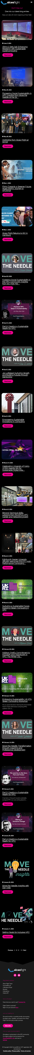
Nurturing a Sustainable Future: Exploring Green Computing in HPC (15, 608)
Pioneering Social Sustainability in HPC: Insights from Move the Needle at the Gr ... (17, 95)
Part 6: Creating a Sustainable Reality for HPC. (15, 327)
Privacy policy (16, 1051)
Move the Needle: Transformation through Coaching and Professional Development (16, 748)
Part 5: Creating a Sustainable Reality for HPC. (15, 793)
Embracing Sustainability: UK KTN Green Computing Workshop (17, 700)
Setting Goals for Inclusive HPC (16, 932)
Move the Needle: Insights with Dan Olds (15, 886)
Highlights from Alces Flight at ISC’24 (15, 141)
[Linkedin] (15, 975)
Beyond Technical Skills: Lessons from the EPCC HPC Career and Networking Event (15, 515)
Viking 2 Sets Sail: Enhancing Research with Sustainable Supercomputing (15, 49)
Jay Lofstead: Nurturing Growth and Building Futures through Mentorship (15, 375)
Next (24, 950)
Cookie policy (7, 1051)
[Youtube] (19, 975)
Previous (10, 950)
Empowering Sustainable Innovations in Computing (13, 420)
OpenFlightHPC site (9, 1038)
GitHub (5, 1040)
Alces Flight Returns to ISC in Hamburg (15, 234)
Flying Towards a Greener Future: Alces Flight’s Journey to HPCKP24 (16, 188)
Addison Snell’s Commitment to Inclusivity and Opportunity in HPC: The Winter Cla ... (16, 654)
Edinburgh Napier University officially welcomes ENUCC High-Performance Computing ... (16, 561)
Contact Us (22, 1002)
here (17, 1007)
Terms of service (26, 1051)
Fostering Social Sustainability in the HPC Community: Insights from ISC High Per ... (16, 282)
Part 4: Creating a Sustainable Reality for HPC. (15, 840)
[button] (31, 2)
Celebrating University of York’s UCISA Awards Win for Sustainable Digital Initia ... (15, 468)
